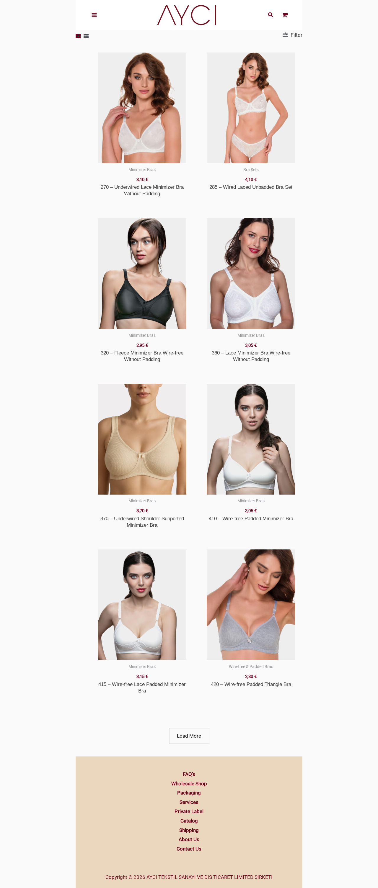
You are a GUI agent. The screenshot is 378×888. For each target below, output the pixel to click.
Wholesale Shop (189, 784)
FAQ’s (189, 774)
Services (189, 802)
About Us (189, 839)
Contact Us (189, 849)
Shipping (189, 830)
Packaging (189, 793)
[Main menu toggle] (94, 15)
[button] (270, 15)
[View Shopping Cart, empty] (285, 15)
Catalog (189, 821)
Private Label (189, 811)
